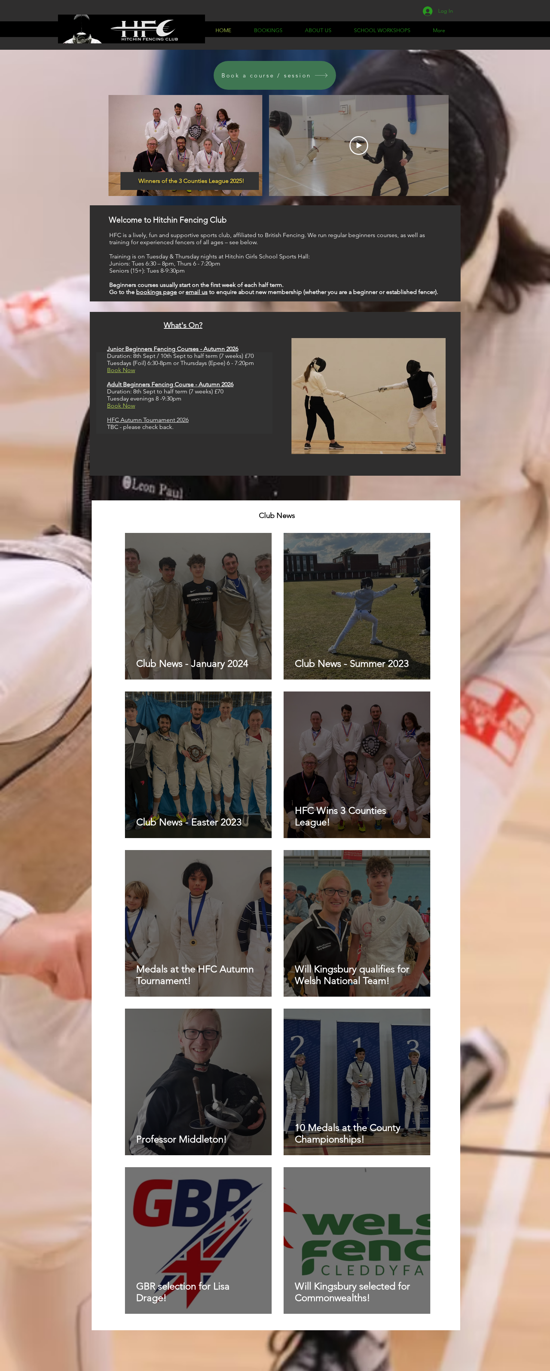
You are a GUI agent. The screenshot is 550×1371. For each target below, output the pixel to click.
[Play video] (358, 145)
